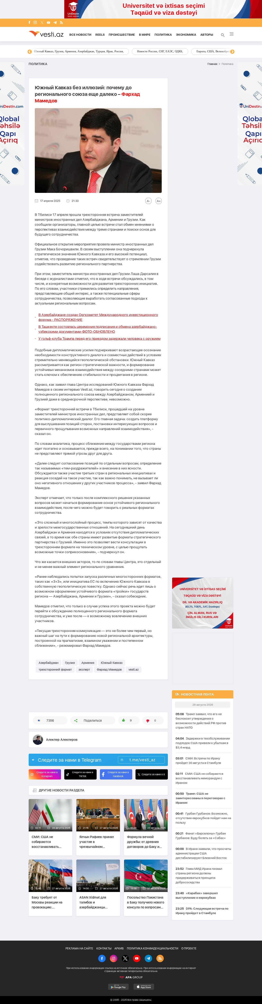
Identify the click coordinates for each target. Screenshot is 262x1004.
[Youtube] (48, 23)
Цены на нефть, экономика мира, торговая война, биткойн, (70, 51)
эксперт (84, 669)
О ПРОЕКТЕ (188, 948)
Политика (163, 35)
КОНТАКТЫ (103, 948)
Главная (212, 63)
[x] (42, 23)
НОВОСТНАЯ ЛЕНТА (197, 694)
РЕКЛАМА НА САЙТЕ (79, 948)
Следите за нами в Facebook (118, 774)
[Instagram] (35, 23)
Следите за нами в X (153, 774)
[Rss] (61, 23)
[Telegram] (55, 23)
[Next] (232, 51)
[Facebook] (29, 23)
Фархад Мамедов (109, 669)
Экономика (186, 35)
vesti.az (134, 669)
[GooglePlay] (118, 987)
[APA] (131, 977)
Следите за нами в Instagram (47, 774)
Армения (87, 663)
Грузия (70, 663)
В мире (144, 35)
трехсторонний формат (55, 669)
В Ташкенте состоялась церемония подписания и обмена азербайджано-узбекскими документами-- (97, 329)
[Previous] (29, 51)
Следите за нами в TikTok (82, 774)
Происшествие (122, 35)
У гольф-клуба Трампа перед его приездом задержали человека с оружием (99, 339)
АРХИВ (119, 948)
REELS (100, 35)
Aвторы (206, 35)
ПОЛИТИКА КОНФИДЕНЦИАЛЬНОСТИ (152, 948)
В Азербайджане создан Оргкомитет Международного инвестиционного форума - (98, 317)
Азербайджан (48, 663)
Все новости (80, 35)
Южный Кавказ (111, 663)
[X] (125, 959)
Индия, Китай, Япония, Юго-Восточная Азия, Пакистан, (156, 51)
